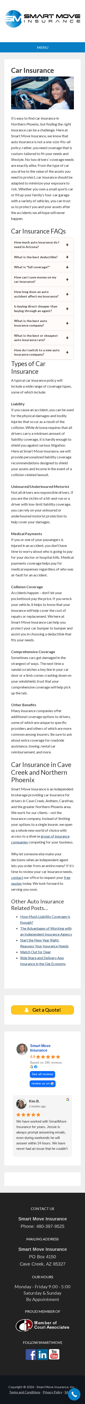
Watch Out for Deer (35, 952)
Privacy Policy (52, 1392)
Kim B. (34, 1101)
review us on (41, 1083)
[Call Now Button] (74, 1394)
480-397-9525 (50, 1226)
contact (17, 877)
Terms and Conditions (24, 1392)
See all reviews (42, 1074)
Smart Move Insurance (42, 22)
